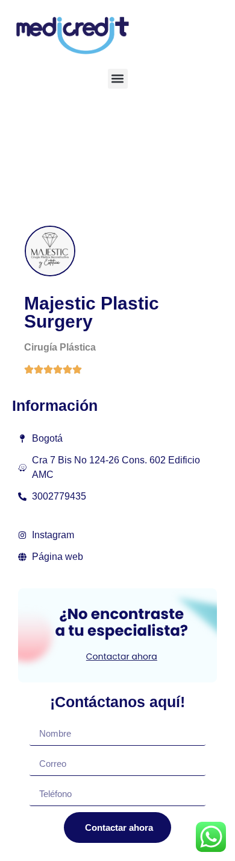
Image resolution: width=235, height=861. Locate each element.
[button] (118, 79)
